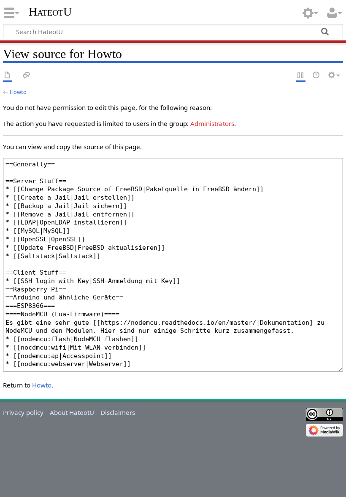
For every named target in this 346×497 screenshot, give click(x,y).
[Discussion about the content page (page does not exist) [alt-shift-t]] (26, 75)
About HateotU (72, 412)
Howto (18, 92)
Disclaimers (117, 412)
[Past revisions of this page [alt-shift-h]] (316, 75)
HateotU (50, 11)
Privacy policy (23, 412)
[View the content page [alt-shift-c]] (7, 75)
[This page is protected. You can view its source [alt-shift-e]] (300, 75)
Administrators (212, 123)
